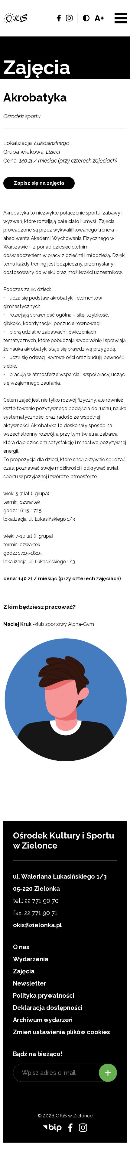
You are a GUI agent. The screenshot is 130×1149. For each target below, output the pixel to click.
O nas (21, 947)
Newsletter (29, 983)
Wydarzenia (30, 959)
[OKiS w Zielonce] (15, 18)
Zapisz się (108, 1073)
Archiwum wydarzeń (43, 1020)
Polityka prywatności (43, 995)
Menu (121, 18)
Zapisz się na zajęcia (39, 183)
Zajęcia (23, 971)
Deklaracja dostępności (48, 1007)
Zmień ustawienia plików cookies (61, 1032)
